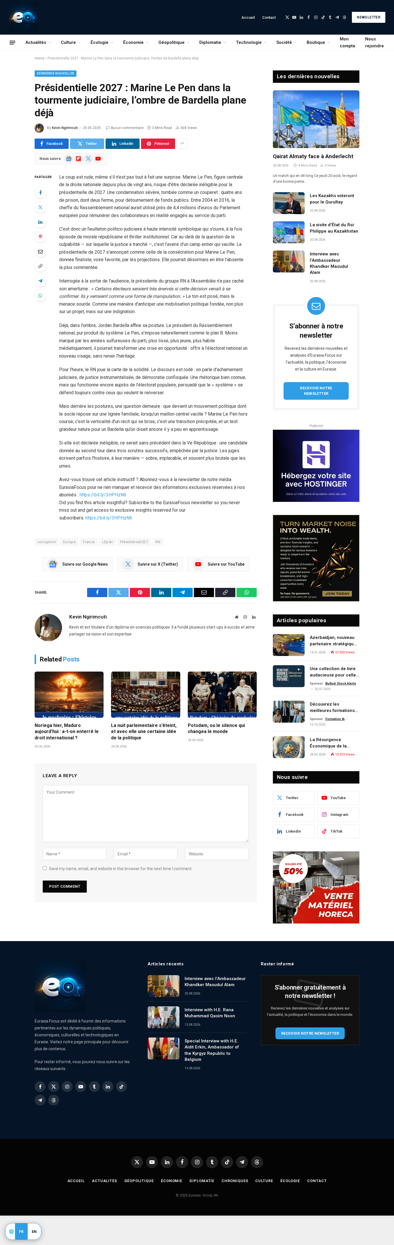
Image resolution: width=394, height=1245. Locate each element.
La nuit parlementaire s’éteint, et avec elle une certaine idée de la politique (144, 732)
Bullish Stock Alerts (340, 683)
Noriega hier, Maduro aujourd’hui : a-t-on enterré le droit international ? (67, 732)
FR (21, 1231)
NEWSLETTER (368, 17)
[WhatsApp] (40, 295)
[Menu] (12, 42)
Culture (68, 42)
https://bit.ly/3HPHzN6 (103, 495)
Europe (69, 542)
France (89, 542)
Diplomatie (210, 42)
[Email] (40, 251)
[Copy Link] (40, 266)
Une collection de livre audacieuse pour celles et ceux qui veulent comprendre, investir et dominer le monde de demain (334, 672)
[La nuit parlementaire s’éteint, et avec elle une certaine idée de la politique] (145, 695)
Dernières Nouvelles (55, 73)
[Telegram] (40, 281)
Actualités (35, 42)
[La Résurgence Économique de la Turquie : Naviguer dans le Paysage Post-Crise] (289, 747)
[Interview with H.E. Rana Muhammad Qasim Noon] (163, 1017)
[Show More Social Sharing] (182, 144)
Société (284, 42)
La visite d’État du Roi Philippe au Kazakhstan (334, 227)
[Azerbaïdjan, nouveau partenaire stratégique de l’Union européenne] (289, 645)
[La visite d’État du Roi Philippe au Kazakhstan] (289, 232)
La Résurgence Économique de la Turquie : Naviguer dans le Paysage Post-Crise (334, 743)
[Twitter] (40, 207)
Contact (269, 17)
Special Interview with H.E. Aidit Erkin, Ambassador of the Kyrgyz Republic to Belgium (212, 1050)
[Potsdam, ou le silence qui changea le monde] (222, 695)
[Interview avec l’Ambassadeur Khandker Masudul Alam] (289, 261)
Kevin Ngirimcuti (65, 128)
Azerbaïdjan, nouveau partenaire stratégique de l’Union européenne (333, 641)
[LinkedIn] (40, 222)
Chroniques (235, 1181)
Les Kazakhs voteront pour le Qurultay (332, 198)
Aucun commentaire (127, 128)
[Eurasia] (23, 17)
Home (39, 58)
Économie (133, 42)
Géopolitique (171, 42)
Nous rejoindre (374, 42)
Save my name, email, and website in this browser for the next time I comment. (120, 868)
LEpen (107, 542)
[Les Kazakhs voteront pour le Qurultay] (289, 203)
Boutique (316, 42)
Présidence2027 (134, 542)
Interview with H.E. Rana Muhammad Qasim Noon (210, 1012)
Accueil (248, 17)
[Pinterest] (40, 236)
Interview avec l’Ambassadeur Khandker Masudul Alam (329, 263)
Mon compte (347, 42)
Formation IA (335, 719)
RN (158, 542)
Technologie (249, 42)
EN (34, 1231)
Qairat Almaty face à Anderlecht (313, 156)
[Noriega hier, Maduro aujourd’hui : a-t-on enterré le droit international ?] (69, 695)
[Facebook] (40, 192)
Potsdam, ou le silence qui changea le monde (216, 728)
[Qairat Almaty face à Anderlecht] (316, 119)
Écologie (99, 42)
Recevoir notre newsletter (316, 391)
